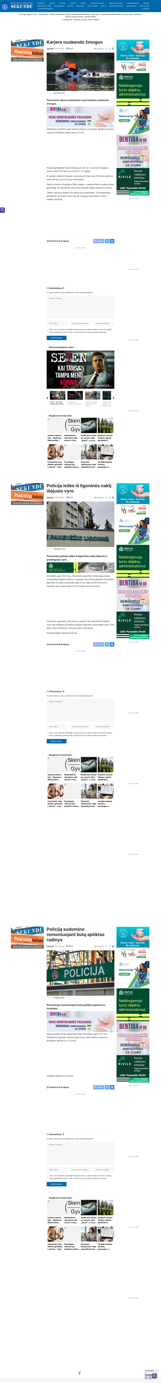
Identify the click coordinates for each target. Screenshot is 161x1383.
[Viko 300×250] (133, 120)
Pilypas (84, 20)
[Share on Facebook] (106, 48)
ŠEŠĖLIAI (69, 49)
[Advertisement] (82, 265)
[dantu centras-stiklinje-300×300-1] (133, 56)
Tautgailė (95, 20)
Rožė (90, 20)
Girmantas (77, 20)
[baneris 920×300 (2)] (80, 567)
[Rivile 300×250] (133, 181)
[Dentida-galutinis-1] (133, 151)
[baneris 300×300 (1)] (133, 89)
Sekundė (50, 49)
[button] (109, 48)
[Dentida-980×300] (80, 117)
